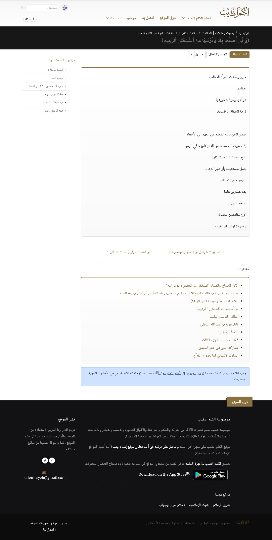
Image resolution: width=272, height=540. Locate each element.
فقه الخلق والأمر (53, 111)
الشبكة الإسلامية (199, 505)
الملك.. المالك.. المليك (224, 317)
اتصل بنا (148, 18)
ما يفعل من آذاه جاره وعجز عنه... (195, 252)
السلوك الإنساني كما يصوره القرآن (215, 356)
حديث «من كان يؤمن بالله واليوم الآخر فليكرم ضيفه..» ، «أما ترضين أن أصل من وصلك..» (179, 293)
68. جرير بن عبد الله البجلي (219, 324)
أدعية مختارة (55, 70)
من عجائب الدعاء (53, 102)
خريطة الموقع (39, 523)
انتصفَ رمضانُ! (228, 332)
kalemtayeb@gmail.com (44, 478)
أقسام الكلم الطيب (198, 18)
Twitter (26, 19)
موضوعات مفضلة (122, 18)
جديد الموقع (59, 523)
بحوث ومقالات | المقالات (218, 33)
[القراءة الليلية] (63, 8)
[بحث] (21, 8)
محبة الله (57, 78)
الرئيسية (244, 33)
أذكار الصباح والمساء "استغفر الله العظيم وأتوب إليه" (202, 286)
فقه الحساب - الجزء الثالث (220, 340)
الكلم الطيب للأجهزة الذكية (203, 464)
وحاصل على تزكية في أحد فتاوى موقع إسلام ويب (146, 447)
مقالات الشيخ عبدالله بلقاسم (156, 33)
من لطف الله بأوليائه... (128, 252)
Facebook (33, 19)
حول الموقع (168, 18)
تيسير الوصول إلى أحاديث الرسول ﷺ (179, 373)
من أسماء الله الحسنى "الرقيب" (217, 309)
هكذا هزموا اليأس (53, 94)
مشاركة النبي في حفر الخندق (218, 348)
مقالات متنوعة (188, 33)
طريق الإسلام (221, 505)
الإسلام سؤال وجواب (172, 505)
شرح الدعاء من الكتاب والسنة (46, 86)
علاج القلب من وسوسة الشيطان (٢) (214, 301)
